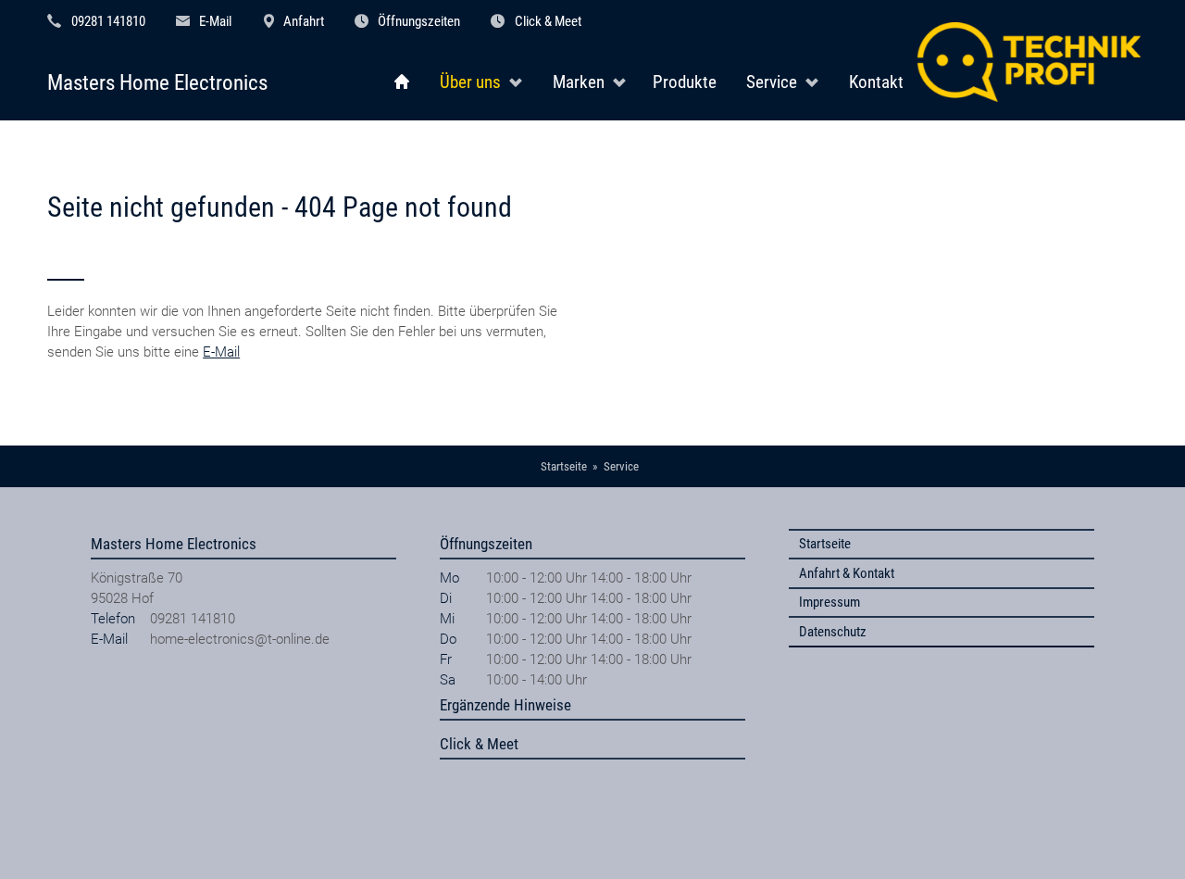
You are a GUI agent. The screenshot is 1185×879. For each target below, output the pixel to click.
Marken (579, 82)
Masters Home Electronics (157, 82)
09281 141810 (108, 21)
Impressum (829, 602)
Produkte (685, 82)
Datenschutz (833, 631)
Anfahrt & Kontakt (846, 573)
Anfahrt (303, 21)
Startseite (825, 543)
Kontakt (876, 82)
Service (771, 82)
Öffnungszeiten (419, 21)
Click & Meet (548, 21)
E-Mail (215, 21)
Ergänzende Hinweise (505, 705)
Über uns (470, 82)
